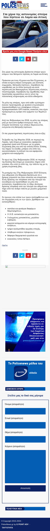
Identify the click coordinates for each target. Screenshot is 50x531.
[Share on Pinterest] (28, 59)
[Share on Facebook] (15, 59)
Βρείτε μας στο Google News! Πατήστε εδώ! (25, 51)
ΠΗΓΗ (4, 245)
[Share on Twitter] (22, 59)
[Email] (34, 59)
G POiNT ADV (22, 524)
